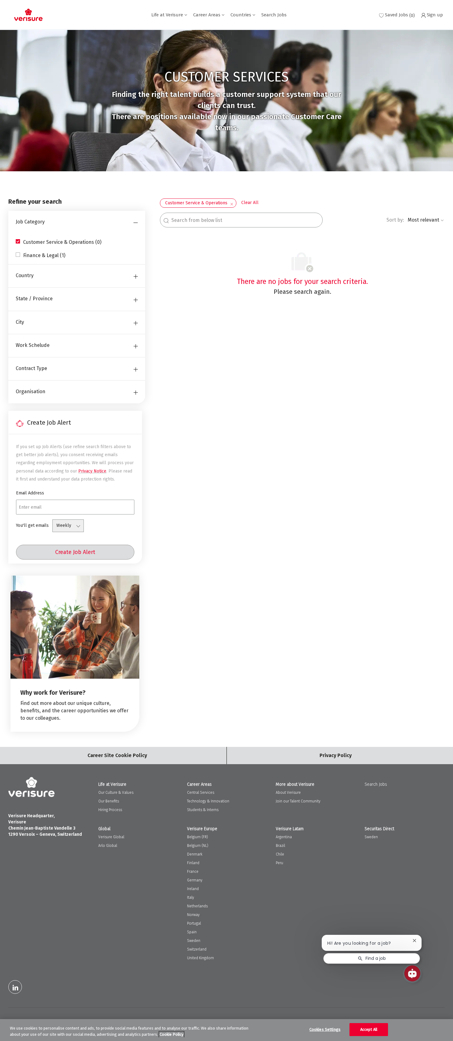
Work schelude (33, 345)
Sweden (193, 941)
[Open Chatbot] (412, 973)
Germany (194, 880)
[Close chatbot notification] (414, 940)
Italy (190, 897)
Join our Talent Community (298, 801)
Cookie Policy (171, 1034)
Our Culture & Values (115, 792)
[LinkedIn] (15, 987)
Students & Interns (202, 810)
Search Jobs (274, 15)
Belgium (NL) (197, 845)
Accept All (368, 1029)
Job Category (30, 222)
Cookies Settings (325, 1029)
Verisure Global (111, 837)
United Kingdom (200, 958)
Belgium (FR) (197, 837)
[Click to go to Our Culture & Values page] (74, 654)
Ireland (193, 889)
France (192, 871)
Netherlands (197, 906)
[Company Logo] (28, 15)
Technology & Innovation (208, 801)
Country (25, 275)
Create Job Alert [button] (75, 552)
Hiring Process (110, 810)
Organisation (30, 391)
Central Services (200, 792)
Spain (192, 932)
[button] (232, 203)
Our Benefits (108, 801)
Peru (279, 863)
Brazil (280, 845)
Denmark (194, 854)
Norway (193, 915)
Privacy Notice (92, 471)
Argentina (284, 837)
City (20, 322)
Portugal (194, 923)
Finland (193, 863)
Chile (280, 854)
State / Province (34, 299)
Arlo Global (107, 845)
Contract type (31, 368)
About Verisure (288, 792)
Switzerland (196, 949)
